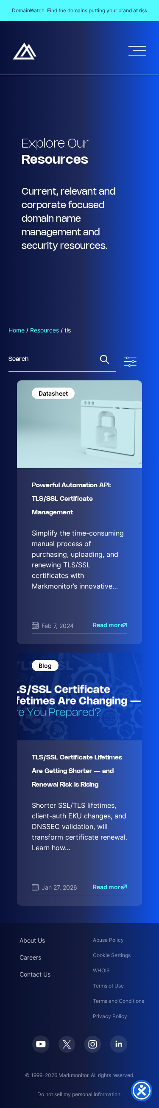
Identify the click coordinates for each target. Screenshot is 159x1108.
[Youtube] (41, 1044)
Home (16, 330)
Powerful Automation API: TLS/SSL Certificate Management (71, 499)
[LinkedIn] (118, 1044)
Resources (44, 330)
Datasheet (53, 393)
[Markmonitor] (24, 51)
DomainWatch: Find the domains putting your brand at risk (80, 10)
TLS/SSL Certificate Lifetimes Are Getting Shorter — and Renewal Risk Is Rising (77, 771)
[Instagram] (92, 1044)
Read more (108, 624)
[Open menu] (137, 51)
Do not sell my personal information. (79, 1094)
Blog (45, 665)
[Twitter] (66, 1044)
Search (104, 359)
